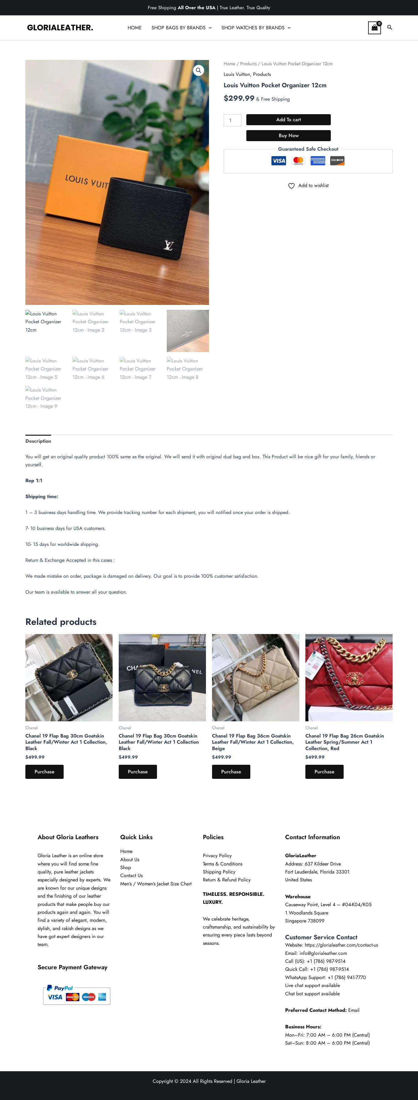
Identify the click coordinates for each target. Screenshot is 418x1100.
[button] (209, 28)
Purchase (44, 771)
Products (248, 63)
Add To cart (288, 119)
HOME (135, 27)
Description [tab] (38, 441)
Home (229, 63)
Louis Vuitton (237, 74)
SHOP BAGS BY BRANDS (178, 27)
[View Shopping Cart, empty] (374, 27)
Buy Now (289, 135)
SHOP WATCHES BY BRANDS (253, 27)
